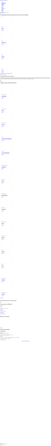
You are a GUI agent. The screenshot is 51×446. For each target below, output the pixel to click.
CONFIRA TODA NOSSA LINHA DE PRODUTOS (6, 73)
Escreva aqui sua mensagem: (3, 335)
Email (1, 333)
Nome (1, 332)
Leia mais (3, 72)
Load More (2, 305)
